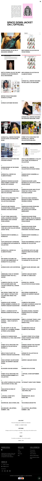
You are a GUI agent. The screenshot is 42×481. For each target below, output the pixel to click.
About (19, 450)
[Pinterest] (7, 471)
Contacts (19, 451)
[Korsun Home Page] (21, 1)
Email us (21, 440)
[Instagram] (5, 471)
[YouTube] (10, 471)
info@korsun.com (6, 466)
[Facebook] (2, 471)
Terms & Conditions (21, 424)
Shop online (20, 453)
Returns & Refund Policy (34, 455)
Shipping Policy (32, 451)
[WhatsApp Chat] (39, 478)
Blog (18, 455)
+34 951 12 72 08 (6, 464)
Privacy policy (32, 450)
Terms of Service (33, 453)
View (21, 432)
